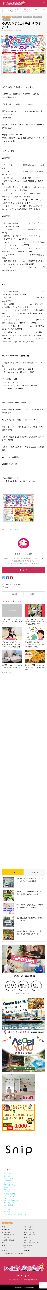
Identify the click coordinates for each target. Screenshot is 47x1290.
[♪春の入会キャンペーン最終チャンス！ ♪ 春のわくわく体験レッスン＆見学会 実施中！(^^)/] (13, 594)
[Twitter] (27, 570)
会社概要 (26, 1279)
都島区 (7, 587)
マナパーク (27, 1250)
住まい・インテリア (29, 1235)
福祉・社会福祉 (28, 1245)
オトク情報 (5, 1237)
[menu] (43, 3)
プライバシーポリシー (15, 1279)
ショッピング (27, 1237)
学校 (3, 1227)
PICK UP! (13, 872)
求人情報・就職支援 (8, 1240)
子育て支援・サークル (8, 1235)
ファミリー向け (27, 16)
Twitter (18, 1275)
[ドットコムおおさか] (13, 3)
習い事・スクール (29, 1232)
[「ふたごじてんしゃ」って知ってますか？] (34, 594)
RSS (29, 1275)
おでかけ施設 (6, 1232)
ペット (4, 1248)
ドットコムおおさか (15, 584)
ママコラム (34, 872)
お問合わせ (33, 1279)
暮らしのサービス (7, 1245)
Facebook (22, 1275)
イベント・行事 (7, 16)
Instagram (25, 1275)
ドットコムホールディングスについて (13, 1253)
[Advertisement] (23, 770)
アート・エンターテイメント (32, 1242)
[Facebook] (20, 570)
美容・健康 (5, 1229)
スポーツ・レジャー (29, 1240)
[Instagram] (23, 570)
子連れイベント (37, 16)
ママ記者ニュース (17, 16)
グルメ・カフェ (28, 1227)
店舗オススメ (6, 19)
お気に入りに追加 (11, 529)
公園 (3, 1242)
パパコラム (5, 1250)
